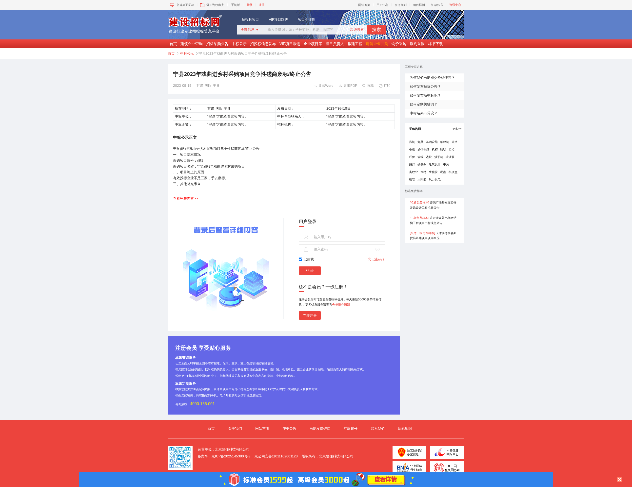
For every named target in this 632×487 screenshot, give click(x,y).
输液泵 (450, 157)
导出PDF (348, 85)
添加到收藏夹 (215, 4)
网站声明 (262, 429)
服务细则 (401, 4)
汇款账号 (437, 4)
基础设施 (432, 142)
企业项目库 (313, 44)
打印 (385, 85)
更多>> (457, 129)
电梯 (412, 149)
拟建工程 (355, 44)
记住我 (308, 259)
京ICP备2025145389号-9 (231, 456)
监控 (451, 149)
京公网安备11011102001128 (276, 456)
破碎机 (444, 142)
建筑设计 (435, 164)
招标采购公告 (217, 44)
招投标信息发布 (263, 44)
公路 (454, 142)
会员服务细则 (341, 304)
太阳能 (421, 179)
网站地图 (405, 429)
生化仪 (433, 172)
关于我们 (235, 429)
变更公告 (289, 429)
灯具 (420, 142)
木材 (423, 172)
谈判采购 (417, 44)
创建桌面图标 (185, 4)
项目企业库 (306, 19)
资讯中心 (455, 4)
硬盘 (443, 172)
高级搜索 (357, 30)
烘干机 (438, 157)
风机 (412, 142)
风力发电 (435, 179)
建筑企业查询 (191, 44)
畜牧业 (413, 172)
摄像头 (421, 164)
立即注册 (310, 315)
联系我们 (378, 429)
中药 (446, 164)
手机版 (235, 4)
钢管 (412, 179)
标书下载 (435, 44)
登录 (249, 4)
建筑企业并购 (377, 44)
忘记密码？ (376, 259)
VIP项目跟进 (278, 19)
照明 (443, 149)
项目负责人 (335, 44)
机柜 (435, 149)
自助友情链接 (320, 429)
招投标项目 (250, 19)
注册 (262, 4)
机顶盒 (453, 172)
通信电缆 (423, 149)
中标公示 (239, 44)
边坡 (429, 157)
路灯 (412, 164)
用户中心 (382, 4)
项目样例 (419, 4)
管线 (420, 157)
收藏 (368, 85)
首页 (173, 44)
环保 (412, 157)
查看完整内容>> (185, 198)
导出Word (324, 85)
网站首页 (364, 4)
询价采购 (399, 44)
